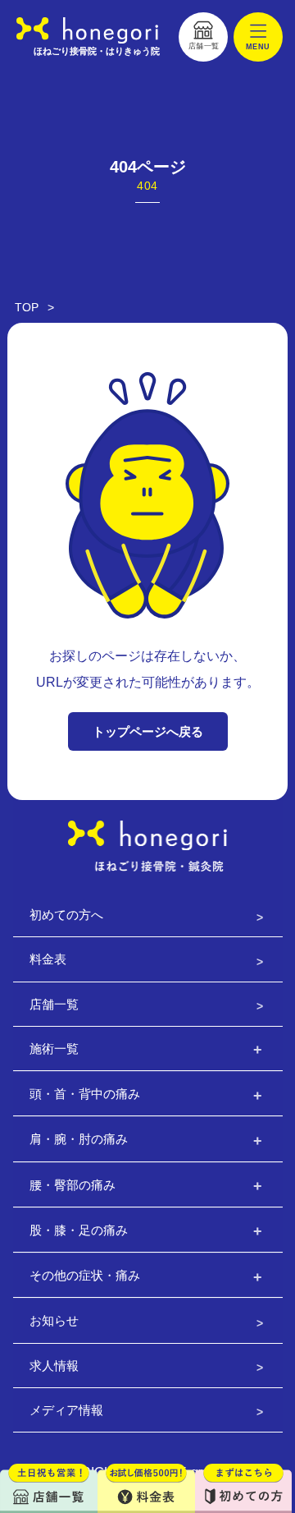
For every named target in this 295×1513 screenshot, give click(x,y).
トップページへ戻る (148, 731)
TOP (27, 307)
